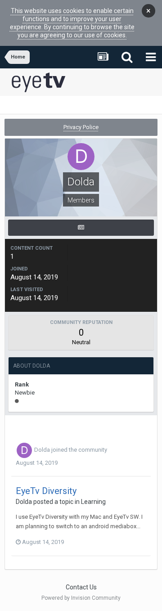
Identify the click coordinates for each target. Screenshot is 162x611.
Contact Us (81, 587)
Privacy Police (81, 127)
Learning (93, 501)
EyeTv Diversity (46, 490)
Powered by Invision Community (81, 598)
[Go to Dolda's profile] (24, 450)
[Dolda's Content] (81, 228)
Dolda (42, 449)
